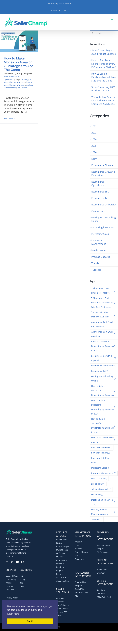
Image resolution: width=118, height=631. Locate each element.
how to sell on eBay (101, 447)
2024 (94, 139)
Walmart (78, 548)
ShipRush (101, 573)
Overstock (79, 559)
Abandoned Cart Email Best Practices (103, 324)
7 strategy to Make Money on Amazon (17, 80)
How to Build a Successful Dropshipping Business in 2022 (103, 425)
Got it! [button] (30, 621)
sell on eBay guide (101, 489)
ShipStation (102, 569)
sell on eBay (98, 483)
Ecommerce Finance (102, 165)
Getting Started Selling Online (103, 219)
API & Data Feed (104, 597)
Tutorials (96, 269)
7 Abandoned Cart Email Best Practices (103, 290)
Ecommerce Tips (100, 198)
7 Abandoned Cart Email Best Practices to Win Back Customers (103, 302)
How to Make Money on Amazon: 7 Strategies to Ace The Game (18, 64)
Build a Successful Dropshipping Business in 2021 (103, 346)
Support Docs (12, 576)
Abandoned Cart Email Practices (103, 334)
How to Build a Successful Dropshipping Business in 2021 (103, 407)
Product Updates (100, 256)
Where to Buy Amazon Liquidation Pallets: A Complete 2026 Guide (103, 100)
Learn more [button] (13, 614)
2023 (94, 132)
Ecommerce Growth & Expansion (103, 173)
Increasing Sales (100, 234)
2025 (94, 145)
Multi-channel (99, 478)
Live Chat (10, 589)
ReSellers (60, 598)
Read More (8, 118)
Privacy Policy (12, 597)
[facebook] (7, 562)
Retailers (60, 601)
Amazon (78, 541)
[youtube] (17, 562)
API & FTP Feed (62, 577)
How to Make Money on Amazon (18, 83)
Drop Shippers (62, 605)
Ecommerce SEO (100, 191)
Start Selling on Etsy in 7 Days (103, 502)
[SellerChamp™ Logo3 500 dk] (19, 529)
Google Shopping (82, 552)
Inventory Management (98, 242)
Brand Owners (62, 608)
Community (11, 579)
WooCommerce (103, 545)
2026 (94, 152)
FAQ (21, 576)
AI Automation (62, 581)
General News (98, 211)
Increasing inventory (102, 227)
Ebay (94, 158)
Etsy (76, 555)
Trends (95, 263)
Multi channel (98, 250)
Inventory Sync (62, 546)
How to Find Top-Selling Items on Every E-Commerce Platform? (103, 64)
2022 (6, 76)
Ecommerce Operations (11, 78)
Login (22, 586)
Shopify (100, 548)
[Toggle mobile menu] (112, 18)
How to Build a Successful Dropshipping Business (103, 390)
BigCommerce (103, 552)
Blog (21, 582)
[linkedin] (12, 562)
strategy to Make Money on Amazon (18, 86)
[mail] (22, 562)
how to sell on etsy (101, 452)
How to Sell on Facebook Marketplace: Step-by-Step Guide (103, 77)
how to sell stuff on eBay (103, 460)
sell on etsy (97, 494)
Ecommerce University (103, 204)
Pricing (22, 579)
